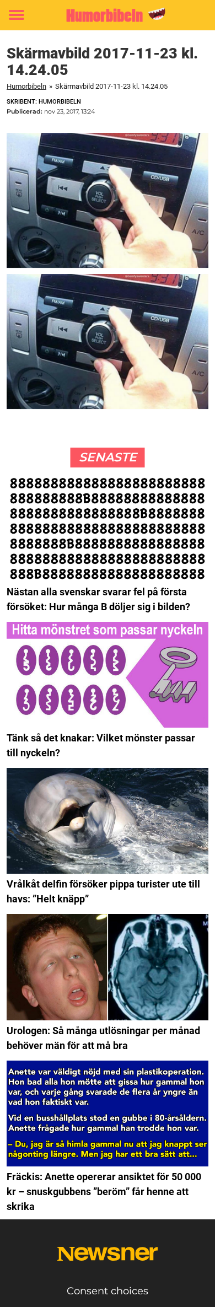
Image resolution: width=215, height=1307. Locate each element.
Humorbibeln (26, 86)
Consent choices (107, 1291)
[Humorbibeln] (107, 15)
